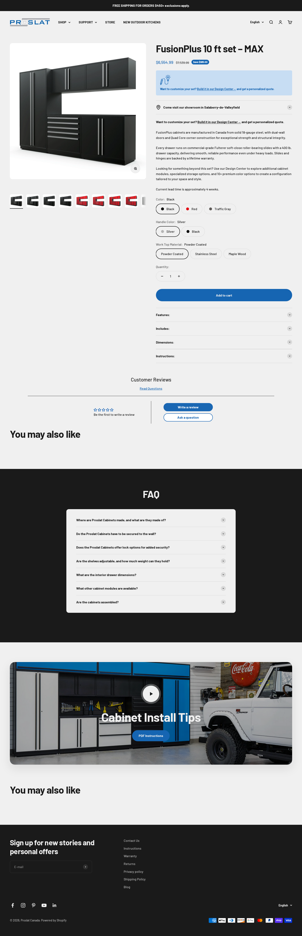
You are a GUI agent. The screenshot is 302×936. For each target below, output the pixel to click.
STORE (110, 22)
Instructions (132, 848)
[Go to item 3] (49, 201)
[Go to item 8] (131, 201)
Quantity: (162, 267)
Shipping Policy (135, 879)
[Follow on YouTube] (44, 905)
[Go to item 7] (115, 201)
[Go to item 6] (98, 201)
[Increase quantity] (179, 276)
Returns (129, 864)
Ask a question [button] (188, 417)
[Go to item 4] (65, 201)
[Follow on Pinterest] (33, 905)
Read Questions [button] (151, 388)
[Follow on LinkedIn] (54, 905)
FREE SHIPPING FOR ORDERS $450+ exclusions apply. (151, 5)
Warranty (130, 856)
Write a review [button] (188, 407)
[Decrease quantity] (162, 276)
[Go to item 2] (32, 201)
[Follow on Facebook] (12, 905)
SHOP (62, 22)
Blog (127, 887)
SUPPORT (86, 22)
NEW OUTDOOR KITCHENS (142, 22)
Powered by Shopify (54, 920)
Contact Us (131, 840)
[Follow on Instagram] (23, 905)
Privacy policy (133, 871)
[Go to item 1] (16, 201)
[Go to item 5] (82, 201)
